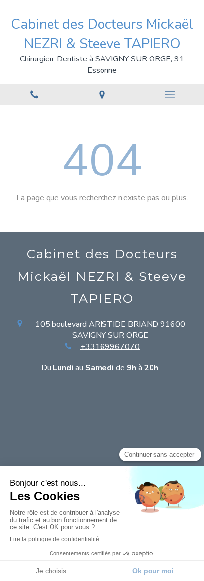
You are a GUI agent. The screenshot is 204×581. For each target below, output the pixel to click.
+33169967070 (110, 346)
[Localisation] (102, 94)
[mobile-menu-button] (170, 95)
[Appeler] (34, 94)
